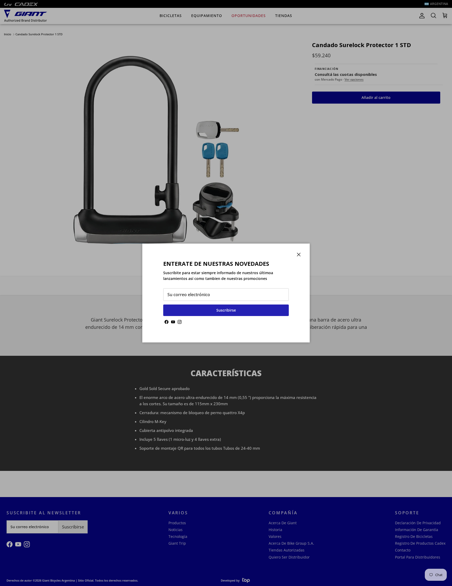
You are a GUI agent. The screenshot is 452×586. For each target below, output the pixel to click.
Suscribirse (226, 310)
